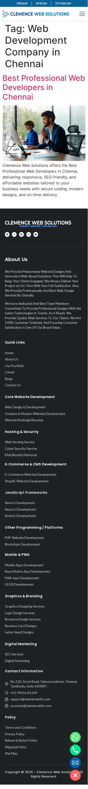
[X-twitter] (14, 234)
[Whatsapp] (75, 737)
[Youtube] (35, 234)
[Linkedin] (7, 234)
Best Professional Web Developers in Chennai (43, 87)
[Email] (75, 762)
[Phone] (75, 750)
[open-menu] (82, 14)
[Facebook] (21, 234)
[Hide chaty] (75, 775)
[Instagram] (28, 234)
